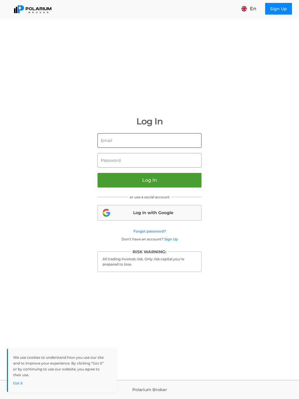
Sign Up (171, 239)
